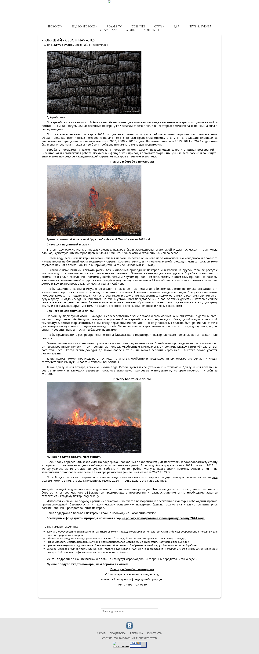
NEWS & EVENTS (200, 26)
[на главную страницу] (129, 10)
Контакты (151, 30)
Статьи (159, 26)
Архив (130, 30)
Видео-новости (84, 26)
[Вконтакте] (129, 628)
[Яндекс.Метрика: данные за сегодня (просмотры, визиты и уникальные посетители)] (121, 645)
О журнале (108, 30)
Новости (55, 26)
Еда (176, 26)
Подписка (118, 633)
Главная (47, 45)
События (138, 26)
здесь (192, 559)
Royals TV (114, 26)
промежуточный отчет (193, 468)
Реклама (136, 633)
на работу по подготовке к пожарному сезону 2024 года (163, 518)
